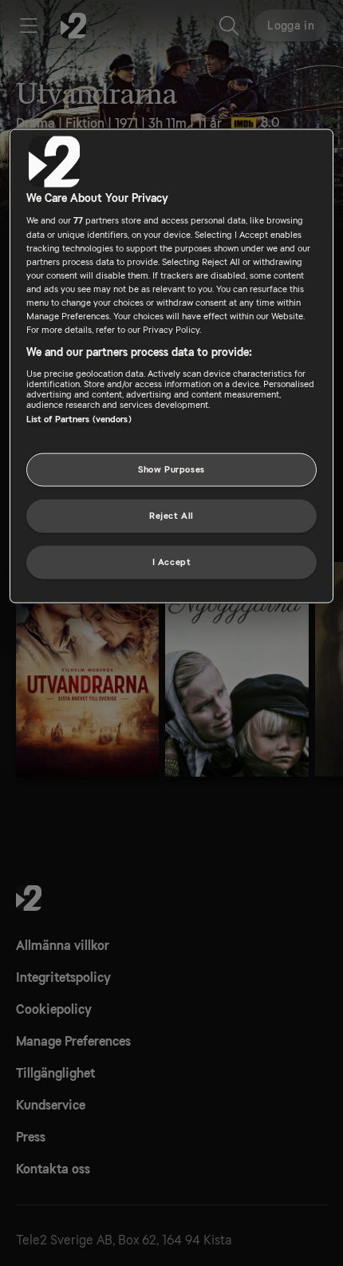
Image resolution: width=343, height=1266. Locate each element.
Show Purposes (171, 470)
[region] (172, 365)
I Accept (171, 561)
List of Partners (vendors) (79, 418)
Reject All (171, 515)
